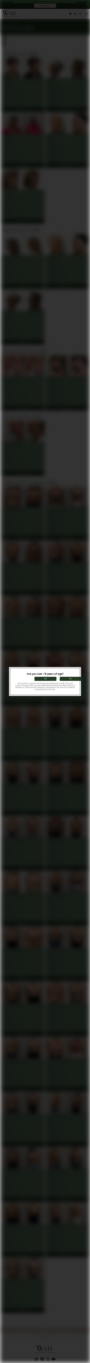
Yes (45, 679)
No (70, 679)
